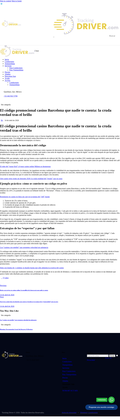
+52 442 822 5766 (10, 96)
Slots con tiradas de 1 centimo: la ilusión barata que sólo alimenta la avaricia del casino (32, 268)
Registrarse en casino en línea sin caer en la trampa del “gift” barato (25, 197)
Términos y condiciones (89, 412)
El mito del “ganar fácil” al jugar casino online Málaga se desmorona (25, 166)
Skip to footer (17, 1)
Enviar (112, 356)
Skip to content (5, 1)
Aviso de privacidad (69, 412)
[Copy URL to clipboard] (22, 282)
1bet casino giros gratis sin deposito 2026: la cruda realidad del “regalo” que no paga (31, 179)
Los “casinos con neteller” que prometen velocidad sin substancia (24, 247)
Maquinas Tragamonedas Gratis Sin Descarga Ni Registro (16, 329)
